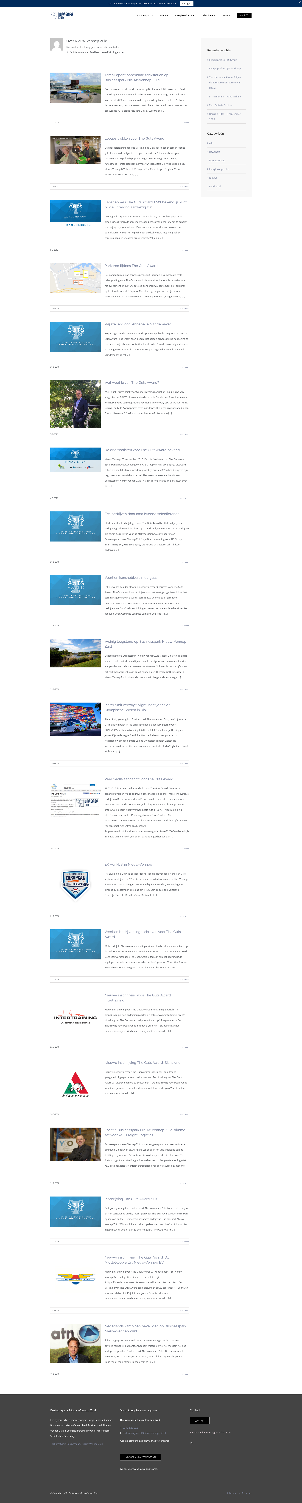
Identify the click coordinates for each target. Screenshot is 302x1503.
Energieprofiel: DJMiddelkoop (225, 68)
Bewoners (214, 151)
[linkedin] (191, 1442)
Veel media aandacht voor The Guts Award (139, 779)
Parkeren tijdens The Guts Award (131, 266)
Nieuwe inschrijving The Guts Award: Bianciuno (142, 1063)
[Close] (299, 2)
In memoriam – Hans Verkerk (225, 96)
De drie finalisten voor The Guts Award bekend (142, 450)
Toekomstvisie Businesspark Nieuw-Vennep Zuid (76, 1443)
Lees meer (184, 122)
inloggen (186, 3)
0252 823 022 (130, 1427)
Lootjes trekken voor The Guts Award (134, 138)
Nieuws (213, 177)
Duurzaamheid (217, 160)
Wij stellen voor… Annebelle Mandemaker (138, 324)
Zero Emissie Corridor (221, 105)
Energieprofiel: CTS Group (223, 59)
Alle (211, 143)
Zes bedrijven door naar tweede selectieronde (142, 514)
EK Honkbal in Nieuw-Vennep (128, 864)
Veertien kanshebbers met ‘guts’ (131, 578)
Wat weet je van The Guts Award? (132, 382)
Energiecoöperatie (219, 169)
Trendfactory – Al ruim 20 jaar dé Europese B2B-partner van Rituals (225, 82)
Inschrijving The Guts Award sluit (131, 1199)
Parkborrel (215, 186)
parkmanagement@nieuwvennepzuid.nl (144, 1433)
